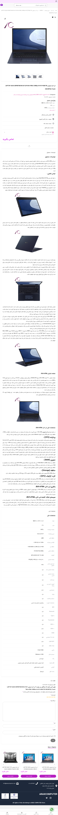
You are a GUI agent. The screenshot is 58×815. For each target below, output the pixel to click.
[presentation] (3, 764)
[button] (5, 18)
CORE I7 (41, 10)
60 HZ (41, 94)
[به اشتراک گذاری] (55, 17)
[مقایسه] (53, 17)
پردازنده (25, 94)
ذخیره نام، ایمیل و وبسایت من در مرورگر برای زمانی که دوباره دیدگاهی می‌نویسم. (36, 736)
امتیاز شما (53, 695)
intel (34, 94)
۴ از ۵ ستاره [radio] (49, 697)
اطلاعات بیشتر (48, 776)
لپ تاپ (52, 10)
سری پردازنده (47, 10)
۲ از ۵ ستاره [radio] (53, 697)
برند (28, 94)
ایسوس (31, 94)
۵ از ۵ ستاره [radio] (47, 697)
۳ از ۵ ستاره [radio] (51, 697)
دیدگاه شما (52, 701)
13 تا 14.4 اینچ (46, 94)
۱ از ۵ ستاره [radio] (54, 697)
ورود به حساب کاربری (56, 1)
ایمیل (53, 729)
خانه (56, 10)
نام (54, 723)
